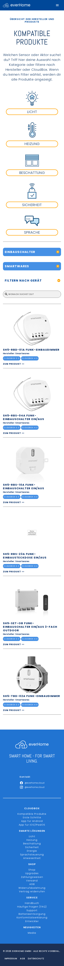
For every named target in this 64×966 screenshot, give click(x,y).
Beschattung (32, 843)
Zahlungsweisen (32, 877)
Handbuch (32, 903)
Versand (32, 880)
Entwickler (32, 921)
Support (32, 910)
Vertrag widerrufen (32, 891)
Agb (22, 958)
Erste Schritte (32, 817)
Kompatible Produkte (32, 814)
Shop (31, 869)
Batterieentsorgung (32, 914)
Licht (32, 836)
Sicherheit (32, 847)
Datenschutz (36, 958)
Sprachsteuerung (32, 854)
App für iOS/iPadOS (32, 824)
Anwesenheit (32, 858)
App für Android (32, 821)
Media (32, 933)
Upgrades (32, 873)
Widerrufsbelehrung (32, 888)
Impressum (10, 958)
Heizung (31, 840)
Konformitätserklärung (32, 917)
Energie (32, 851)
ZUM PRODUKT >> (14, 364)
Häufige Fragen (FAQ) (32, 906)
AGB (32, 884)
